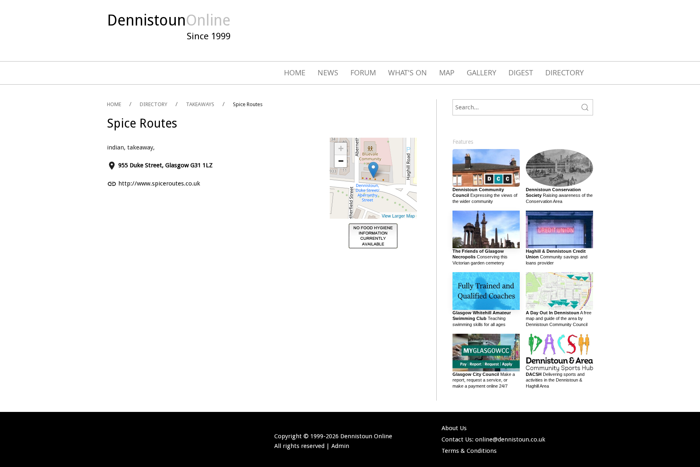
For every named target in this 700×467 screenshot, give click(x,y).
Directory (564, 72)
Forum (363, 72)
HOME (114, 104)
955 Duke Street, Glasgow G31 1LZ (165, 165)
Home (294, 72)
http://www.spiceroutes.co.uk (159, 183)
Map (447, 72)
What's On (407, 72)
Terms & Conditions (469, 450)
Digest (520, 72)
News (328, 72)
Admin (340, 446)
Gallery (481, 72)
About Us (454, 428)
